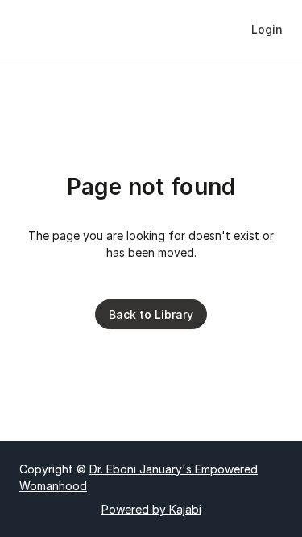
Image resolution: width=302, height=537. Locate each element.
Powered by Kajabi (151, 509)
